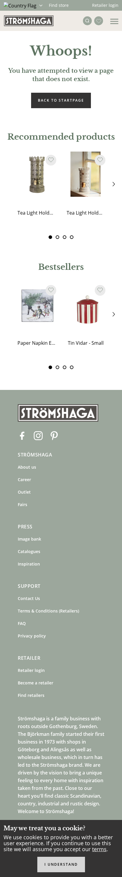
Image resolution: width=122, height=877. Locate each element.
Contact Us (29, 598)
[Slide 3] (71, 237)
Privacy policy (32, 636)
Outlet (24, 492)
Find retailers (31, 695)
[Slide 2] (64, 237)
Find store (59, 5)
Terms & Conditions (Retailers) (48, 611)
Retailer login (105, 5)
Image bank (29, 539)
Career (24, 479)
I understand (61, 864)
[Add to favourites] (51, 160)
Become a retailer (35, 683)
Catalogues (29, 551)
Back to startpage (61, 100)
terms (99, 849)
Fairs (22, 504)
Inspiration (29, 564)
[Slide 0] (50, 237)
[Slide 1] (57, 237)
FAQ (22, 623)
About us (27, 467)
